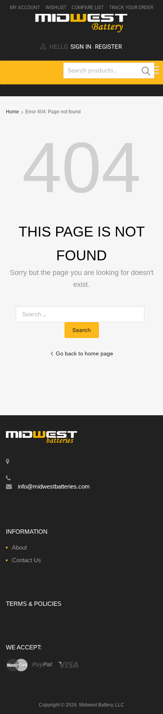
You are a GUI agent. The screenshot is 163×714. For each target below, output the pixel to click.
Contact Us (26, 560)
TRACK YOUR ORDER (131, 7)
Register (108, 46)
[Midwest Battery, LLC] (81, 30)
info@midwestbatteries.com (54, 486)
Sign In (80, 46)
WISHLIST (55, 7)
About (19, 547)
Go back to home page (84, 353)
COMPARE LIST (88, 7)
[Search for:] (82, 314)
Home (12, 112)
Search (146, 72)
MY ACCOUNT (25, 7)
